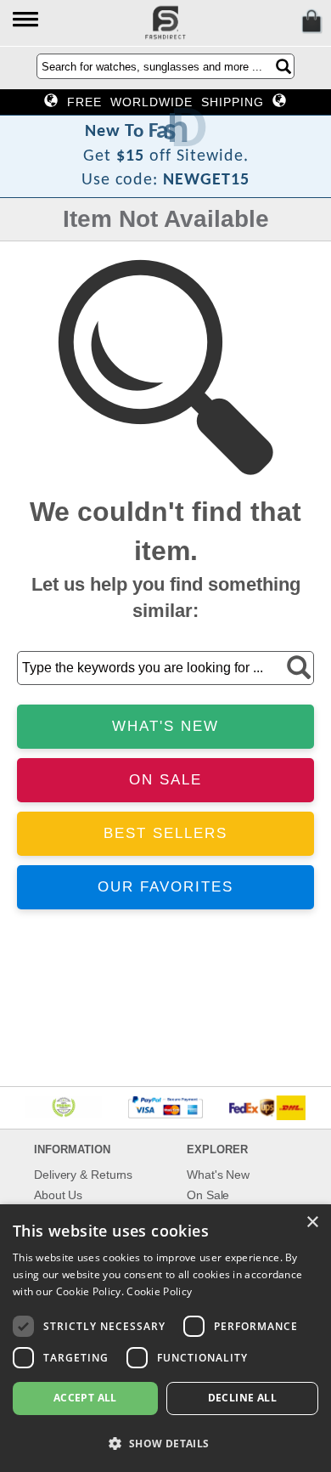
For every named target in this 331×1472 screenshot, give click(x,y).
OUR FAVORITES (165, 887)
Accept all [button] (85, 1397)
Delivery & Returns (83, 1174)
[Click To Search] (283, 66)
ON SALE (165, 780)
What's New (218, 1174)
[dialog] (165, 1338)
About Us (58, 1195)
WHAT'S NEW (165, 726)
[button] (26, 21)
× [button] (312, 1222)
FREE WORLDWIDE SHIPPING (165, 102)
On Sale (208, 1195)
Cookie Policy (159, 1291)
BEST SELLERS (165, 833)
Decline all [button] (242, 1397)
